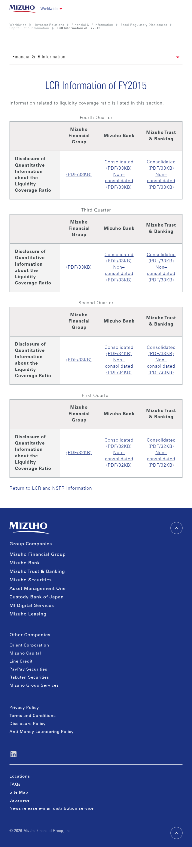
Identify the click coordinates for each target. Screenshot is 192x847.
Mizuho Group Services (34, 686)
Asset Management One (38, 589)
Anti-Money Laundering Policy (42, 732)
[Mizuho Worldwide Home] (23, 9)
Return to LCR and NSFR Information (51, 488)
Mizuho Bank (25, 563)
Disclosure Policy (28, 724)
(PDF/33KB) (79, 175)
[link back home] (30, 528)
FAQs (15, 785)
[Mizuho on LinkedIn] (14, 754)
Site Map (19, 793)
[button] (51, 9)
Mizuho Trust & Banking (37, 572)
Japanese (20, 801)
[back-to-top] (176, 833)
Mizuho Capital (25, 654)
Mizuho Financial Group (38, 555)
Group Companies (31, 544)
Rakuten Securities (29, 678)
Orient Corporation (29, 646)
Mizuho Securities (31, 580)
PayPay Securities (28, 670)
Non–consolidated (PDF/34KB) (119, 366)
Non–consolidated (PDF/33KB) (119, 181)
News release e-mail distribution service (52, 809)
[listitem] (49, 25)
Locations (20, 777)
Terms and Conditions (33, 716)
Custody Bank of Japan (37, 597)
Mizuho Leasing (28, 614)
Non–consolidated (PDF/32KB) (119, 459)
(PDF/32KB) (79, 453)
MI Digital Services (32, 606)
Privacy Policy (24, 708)
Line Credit (21, 662)
